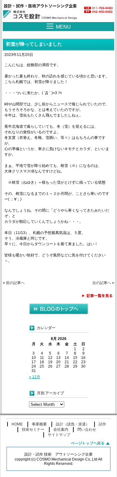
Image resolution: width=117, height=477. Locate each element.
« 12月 (34, 377)
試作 (102, 424)
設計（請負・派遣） (73, 424)
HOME (17, 424)
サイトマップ (59, 435)
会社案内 (60, 429)
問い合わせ (86, 429)
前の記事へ (15, 283)
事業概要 (39, 424)
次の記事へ (101, 283)
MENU (63, 27)
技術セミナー (33, 429)
